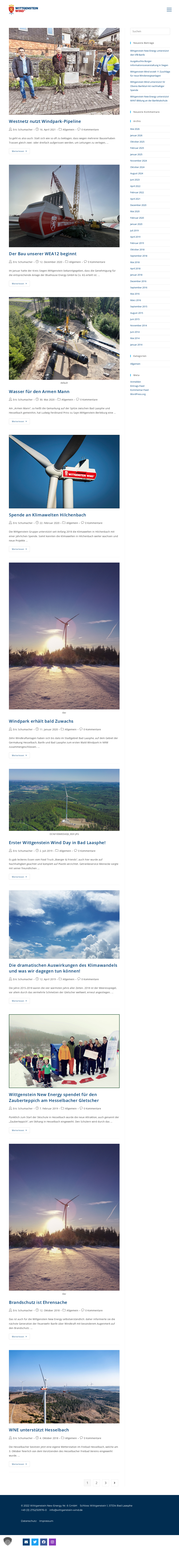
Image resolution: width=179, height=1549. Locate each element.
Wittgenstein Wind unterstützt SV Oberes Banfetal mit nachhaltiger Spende (147, 86)
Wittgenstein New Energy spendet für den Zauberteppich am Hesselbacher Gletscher (54, 1097)
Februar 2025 (137, 147)
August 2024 (136, 173)
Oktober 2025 (137, 141)
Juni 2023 (134, 179)
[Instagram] (52, 1542)
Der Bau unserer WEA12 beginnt (42, 253)
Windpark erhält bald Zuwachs (41, 721)
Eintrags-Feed (137, 385)
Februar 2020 (137, 217)
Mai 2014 (134, 338)
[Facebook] (43, 1542)
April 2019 (135, 236)
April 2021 (135, 198)
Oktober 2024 (137, 167)
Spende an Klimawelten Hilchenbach (47, 515)
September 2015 (138, 306)
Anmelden (135, 381)
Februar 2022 (137, 192)
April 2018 (135, 268)
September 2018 (138, 255)
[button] (169, 9)
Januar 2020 (136, 224)
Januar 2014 (136, 344)
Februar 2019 (137, 243)
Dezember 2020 (138, 205)
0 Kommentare (90, 129)
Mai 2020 (134, 211)
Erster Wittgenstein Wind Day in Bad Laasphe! (57, 842)
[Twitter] (34, 1542)
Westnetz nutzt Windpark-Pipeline (45, 121)
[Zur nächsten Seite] (114, 1482)
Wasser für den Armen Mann (39, 391)
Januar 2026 (136, 135)
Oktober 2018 (137, 249)
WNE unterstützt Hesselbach (39, 1430)
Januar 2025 (136, 154)
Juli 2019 (134, 230)
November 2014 (138, 325)
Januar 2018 (136, 274)
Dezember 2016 (138, 281)
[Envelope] (26, 1542)
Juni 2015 (134, 319)
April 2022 (135, 186)
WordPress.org (138, 394)
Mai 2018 (134, 262)
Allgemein (68, 129)
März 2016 (135, 300)
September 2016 (138, 287)
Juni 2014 (134, 331)
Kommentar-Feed (139, 389)
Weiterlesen (21, 150)
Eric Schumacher (23, 129)
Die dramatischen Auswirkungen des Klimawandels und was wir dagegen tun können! (63, 968)
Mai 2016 (134, 293)
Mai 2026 (134, 128)
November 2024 (138, 160)
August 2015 (136, 312)
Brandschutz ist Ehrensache (38, 1302)
